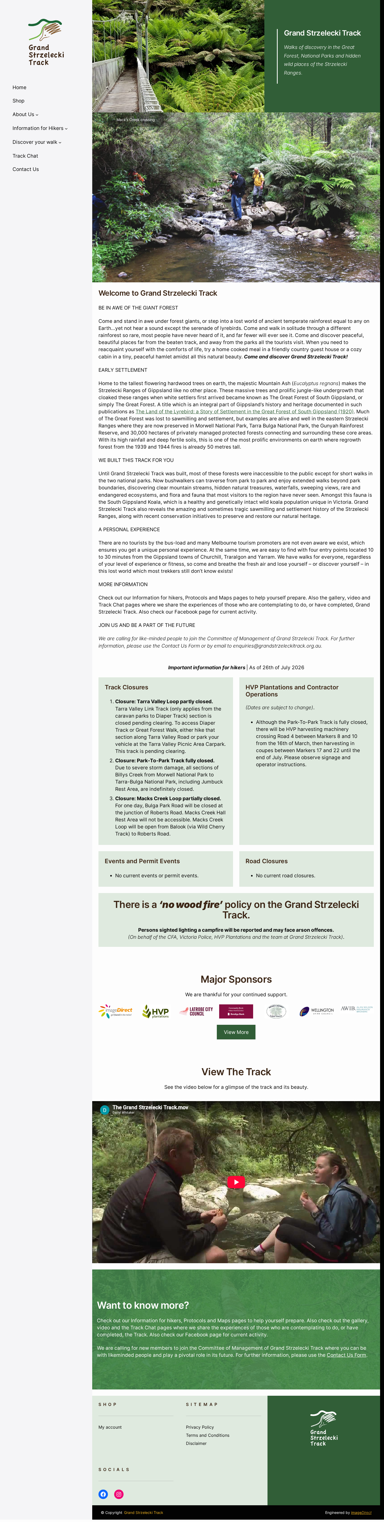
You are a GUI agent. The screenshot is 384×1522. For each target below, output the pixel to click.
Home (19, 87)
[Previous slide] (100, 197)
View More (236, 1032)
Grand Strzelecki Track (322, 32)
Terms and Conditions (207, 1435)
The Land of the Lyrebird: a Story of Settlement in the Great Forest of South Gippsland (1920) (245, 412)
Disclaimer (196, 1443)
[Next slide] (372, 197)
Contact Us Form (346, 1355)
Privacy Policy (200, 1427)
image (361, 1512)
